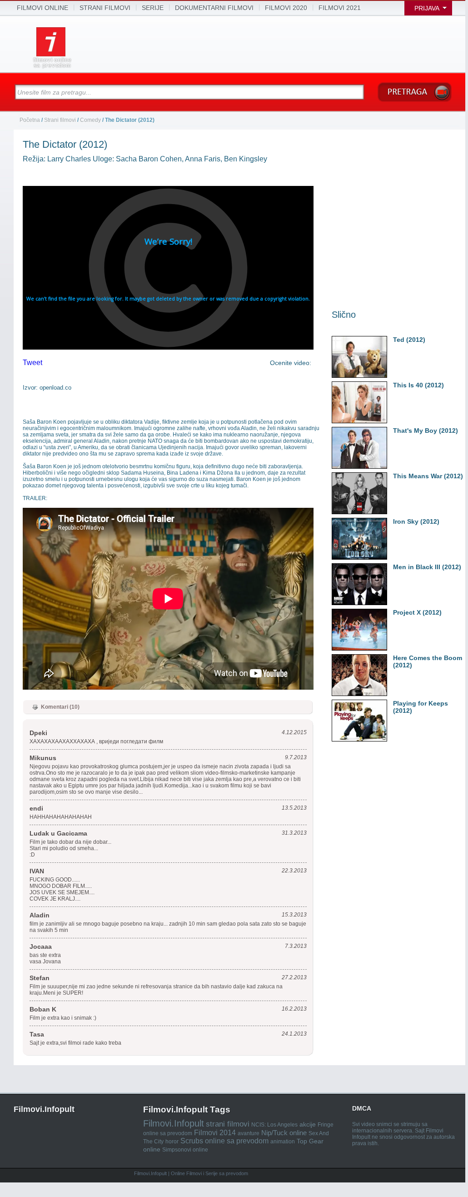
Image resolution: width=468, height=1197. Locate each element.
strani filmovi (105, 7)
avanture (248, 1133)
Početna (30, 120)
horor (172, 1141)
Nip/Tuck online (284, 1133)
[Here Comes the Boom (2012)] (392, 658)
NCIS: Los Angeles (274, 1125)
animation (282, 1141)
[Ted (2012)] (392, 340)
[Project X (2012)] (392, 612)
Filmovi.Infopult (173, 1123)
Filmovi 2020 (286, 7)
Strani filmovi (60, 120)
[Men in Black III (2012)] (392, 567)
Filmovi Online (42, 7)
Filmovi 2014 (215, 1133)
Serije (153, 7)
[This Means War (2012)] (392, 476)
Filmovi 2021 (340, 7)
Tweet (32, 362)
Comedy (90, 120)
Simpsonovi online (185, 1150)
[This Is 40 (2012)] (392, 385)
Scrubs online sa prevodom (224, 1141)
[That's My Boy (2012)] (392, 431)
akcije (307, 1124)
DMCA (361, 1108)
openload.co (55, 387)
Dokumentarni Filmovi (214, 7)
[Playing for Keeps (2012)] (392, 703)
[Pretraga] (414, 92)
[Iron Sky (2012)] (392, 522)
